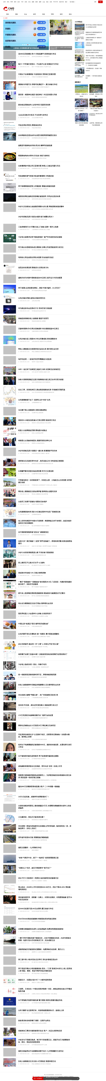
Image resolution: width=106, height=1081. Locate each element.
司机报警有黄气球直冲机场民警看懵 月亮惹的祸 (36, 176)
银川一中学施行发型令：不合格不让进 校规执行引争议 (38, 64)
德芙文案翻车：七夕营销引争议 (29, 847)
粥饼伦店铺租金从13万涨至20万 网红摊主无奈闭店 (37, 725)
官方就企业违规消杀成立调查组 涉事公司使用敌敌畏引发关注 (41, 247)
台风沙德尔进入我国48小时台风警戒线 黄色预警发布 (37, 339)
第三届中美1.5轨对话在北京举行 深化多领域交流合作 (38, 959)
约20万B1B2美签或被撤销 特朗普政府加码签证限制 (37, 919)
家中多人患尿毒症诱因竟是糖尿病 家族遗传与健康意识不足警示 (41, 593)
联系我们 (47, 1076)
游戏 (26, 1)
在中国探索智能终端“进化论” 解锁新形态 (33, 532)
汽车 (22, 1)
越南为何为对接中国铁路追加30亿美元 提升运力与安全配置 (40, 278)
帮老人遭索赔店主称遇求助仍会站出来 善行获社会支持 (38, 349)
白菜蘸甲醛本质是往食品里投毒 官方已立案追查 (36, 471)
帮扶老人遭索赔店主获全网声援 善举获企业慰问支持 (37, 491)
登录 (100, 1)
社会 (25, 14)
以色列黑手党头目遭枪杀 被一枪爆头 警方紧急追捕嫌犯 (38, 634)
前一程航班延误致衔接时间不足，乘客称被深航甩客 (37, 674)
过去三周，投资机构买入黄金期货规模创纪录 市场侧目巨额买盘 (41, 390)
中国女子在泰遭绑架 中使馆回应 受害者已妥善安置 (37, 74)
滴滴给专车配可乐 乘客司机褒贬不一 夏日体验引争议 (37, 84)
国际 (16, 14)
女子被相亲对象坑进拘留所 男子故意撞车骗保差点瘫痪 (38, 756)
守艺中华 (55, 1)
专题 (43, 14)
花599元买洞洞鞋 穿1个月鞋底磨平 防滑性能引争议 (37, 54)
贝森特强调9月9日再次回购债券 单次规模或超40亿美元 (38, 329)
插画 (36, 1)
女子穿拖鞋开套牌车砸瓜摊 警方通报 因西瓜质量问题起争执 (40, 1000)
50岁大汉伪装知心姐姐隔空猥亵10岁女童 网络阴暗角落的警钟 (41, 206)
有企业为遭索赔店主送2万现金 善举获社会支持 (35, 603)
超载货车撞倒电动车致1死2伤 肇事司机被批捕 (35, 145)
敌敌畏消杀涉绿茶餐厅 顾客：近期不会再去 (34, 1020)
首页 (4, 1)
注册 (95, 1)
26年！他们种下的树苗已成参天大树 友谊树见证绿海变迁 (39, 369)
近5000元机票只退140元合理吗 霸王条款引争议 (35, 909)
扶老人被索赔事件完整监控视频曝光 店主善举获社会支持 (39, 685)
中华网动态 (70, 1076)
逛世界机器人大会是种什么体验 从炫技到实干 (35, 613)
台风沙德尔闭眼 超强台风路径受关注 (31, 298)
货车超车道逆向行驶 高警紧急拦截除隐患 (33, 837)
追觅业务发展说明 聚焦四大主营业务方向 (33, 267)
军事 (11, 1)
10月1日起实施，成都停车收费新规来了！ (33, 797)
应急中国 (61, 1)
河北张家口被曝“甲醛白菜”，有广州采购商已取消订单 (38, 695)
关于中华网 (36, 1076)
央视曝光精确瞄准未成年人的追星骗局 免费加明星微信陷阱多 (41, 929)
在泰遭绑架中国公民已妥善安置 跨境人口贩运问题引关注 (39, 166)
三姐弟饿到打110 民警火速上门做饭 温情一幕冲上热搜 (38, 227)
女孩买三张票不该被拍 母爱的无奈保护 (32, 501)
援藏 (33, 1)
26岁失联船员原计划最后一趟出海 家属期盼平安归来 (37, 451)
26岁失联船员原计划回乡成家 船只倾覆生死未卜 (36, 217)
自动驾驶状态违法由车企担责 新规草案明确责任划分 (37, 135)
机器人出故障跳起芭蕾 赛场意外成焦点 (32, 430)
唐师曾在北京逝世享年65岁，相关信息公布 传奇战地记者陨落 (41, 461)
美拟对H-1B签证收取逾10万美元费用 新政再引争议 (37, 420)
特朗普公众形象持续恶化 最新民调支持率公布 (35, 440)
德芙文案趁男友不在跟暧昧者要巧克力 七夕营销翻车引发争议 (41, 1051)
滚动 (70, 14)
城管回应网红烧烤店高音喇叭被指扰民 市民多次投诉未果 (39, 196)
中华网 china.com (9, 8)
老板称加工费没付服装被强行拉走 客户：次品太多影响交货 (40, 1031)
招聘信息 (52, 1076)
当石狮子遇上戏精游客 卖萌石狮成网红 (32, 410)
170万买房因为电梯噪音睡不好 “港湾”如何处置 (35, 715)
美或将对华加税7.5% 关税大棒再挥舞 (32, 573)
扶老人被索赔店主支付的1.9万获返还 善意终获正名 (37, 1061)
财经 (15, 1)
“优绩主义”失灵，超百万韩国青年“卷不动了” (34, 868)
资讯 (8, 1)
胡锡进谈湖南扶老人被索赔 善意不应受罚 (33, 318)
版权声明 (56, 1076)
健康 (40, 1)
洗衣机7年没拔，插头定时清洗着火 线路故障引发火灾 (38, 705)
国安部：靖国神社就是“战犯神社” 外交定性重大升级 (37, 94)
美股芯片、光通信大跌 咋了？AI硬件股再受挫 (35, 980)
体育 (34, 14)
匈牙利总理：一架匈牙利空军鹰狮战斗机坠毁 (34, 359)
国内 (7, 14)
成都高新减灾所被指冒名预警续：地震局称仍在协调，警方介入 (41, 949)
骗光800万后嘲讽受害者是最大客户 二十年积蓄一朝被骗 (39, 786)
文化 (29, 1)
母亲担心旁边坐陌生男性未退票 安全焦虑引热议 (36, 257)
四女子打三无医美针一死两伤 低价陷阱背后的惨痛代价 (38, 878)
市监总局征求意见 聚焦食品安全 (30, 125)
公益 (43, 1)
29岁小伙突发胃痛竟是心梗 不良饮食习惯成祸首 (36, 552)
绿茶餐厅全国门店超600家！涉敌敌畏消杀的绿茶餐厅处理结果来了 (42, 654)
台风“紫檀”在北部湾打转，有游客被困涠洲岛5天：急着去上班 (41, 1010)
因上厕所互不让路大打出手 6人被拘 (31, 563)
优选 (47, 1)
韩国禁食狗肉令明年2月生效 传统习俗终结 (34, 156)
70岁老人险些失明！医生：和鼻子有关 (32, 664)
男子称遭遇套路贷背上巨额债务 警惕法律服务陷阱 (36, 186)
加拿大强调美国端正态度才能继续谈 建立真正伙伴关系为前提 (41, 379)
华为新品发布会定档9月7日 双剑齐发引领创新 (35, 308)
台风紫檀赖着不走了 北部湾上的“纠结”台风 (34, 400)
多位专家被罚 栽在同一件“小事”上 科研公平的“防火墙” (38, 644)
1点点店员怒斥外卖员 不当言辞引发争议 (33, 115)
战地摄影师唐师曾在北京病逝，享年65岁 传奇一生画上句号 (40, 766)
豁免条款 (61, 1076)
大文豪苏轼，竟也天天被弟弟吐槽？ (31, 817)
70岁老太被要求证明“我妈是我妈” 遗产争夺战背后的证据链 (40, 237)
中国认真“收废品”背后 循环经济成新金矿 (33, 624)
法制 (51, 1)
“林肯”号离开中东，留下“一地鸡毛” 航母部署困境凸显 (38, 858)
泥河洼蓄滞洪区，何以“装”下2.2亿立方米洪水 (59, 1078)
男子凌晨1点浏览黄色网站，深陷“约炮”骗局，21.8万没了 (39, 288)
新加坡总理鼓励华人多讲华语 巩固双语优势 (34, 105)
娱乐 (19, 1)
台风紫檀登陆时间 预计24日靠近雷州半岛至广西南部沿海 (39, 512)
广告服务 (42, 1076)
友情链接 (66, 1076)
